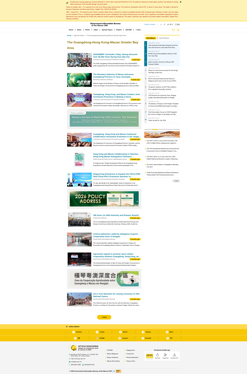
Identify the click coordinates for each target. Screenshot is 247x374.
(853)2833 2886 (76, 364)
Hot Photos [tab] (164, 38)
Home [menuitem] (71, 30)
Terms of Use (130, 361)
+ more (176, 181)
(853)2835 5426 (89, 364)
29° (171, 24)
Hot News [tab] (151, 38)
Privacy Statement (132, 357)
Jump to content (149, 24)
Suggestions (130, 350)
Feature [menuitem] (119, 30)
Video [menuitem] (96, 30)
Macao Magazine (112, 353)
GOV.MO (110, 350)
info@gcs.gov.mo (76, 361)
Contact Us (130, 353)
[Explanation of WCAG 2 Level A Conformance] (117, 371)
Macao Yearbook (112, 357)
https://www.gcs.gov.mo (78, 358)
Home (69, 35)
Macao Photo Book (113, 361)
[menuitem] (79, 30)
